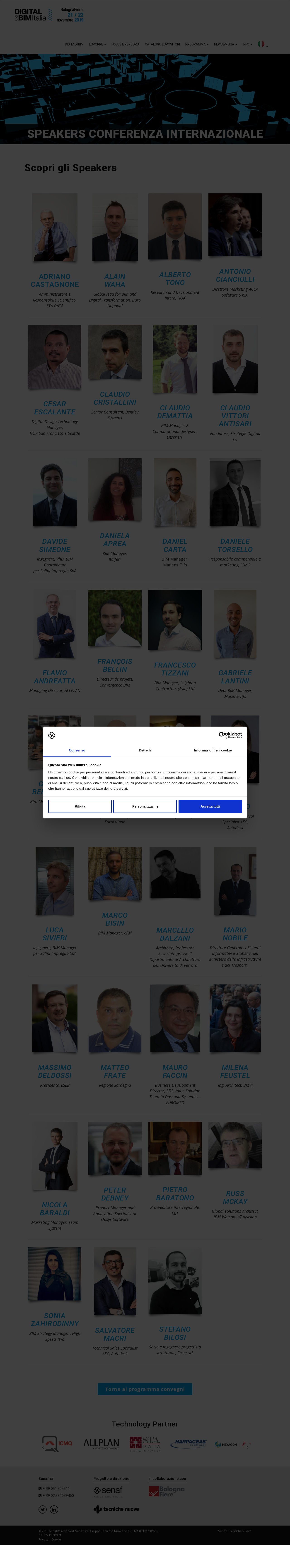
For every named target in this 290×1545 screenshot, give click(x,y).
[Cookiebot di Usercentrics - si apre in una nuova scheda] (222, 735)
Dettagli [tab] (145, 750)
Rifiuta (80, 806)
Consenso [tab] (77, 750)
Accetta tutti (210, 806)
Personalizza (142, 806)
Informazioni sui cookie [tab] (213, 750)
